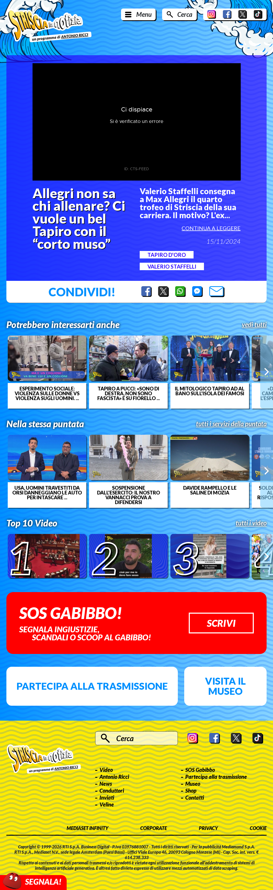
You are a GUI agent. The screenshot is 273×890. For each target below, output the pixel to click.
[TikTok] (258, 14)
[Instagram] (211, 14)
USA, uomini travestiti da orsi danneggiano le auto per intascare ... (47, 492)
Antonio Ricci (114, 776)
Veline (106, 804)
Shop (190, 790)
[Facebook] (227, 14)
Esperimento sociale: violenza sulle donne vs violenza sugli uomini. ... (47, 393)
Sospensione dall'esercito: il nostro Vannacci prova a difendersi (128, 495)
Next (266, 372)
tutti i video (251, 523)
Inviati (106, 797)
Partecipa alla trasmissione (92, 686)
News (105, 783)
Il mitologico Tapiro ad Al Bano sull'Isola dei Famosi (209, 391)
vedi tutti (254, 324)
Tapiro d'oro (166, 255)
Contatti (194, 797)
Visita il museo (225, 686)
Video (106, 770)
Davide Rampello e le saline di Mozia (209, 490)
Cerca (184, 14)
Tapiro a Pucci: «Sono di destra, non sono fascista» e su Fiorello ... (128, 393)
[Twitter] (242, 14)
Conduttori (111, 790)
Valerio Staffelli (171, 266)
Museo (192, 783)
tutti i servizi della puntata (231, 424)
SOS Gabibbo (200, 770)
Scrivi (221, 623)
